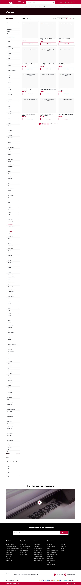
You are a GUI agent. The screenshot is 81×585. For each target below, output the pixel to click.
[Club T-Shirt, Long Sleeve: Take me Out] (48, 30)
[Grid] (70, 19)
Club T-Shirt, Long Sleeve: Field (66, 114)
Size (7, 465)
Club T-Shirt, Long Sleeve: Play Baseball (47, 64)
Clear (19, 453)
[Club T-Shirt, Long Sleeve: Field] (66, 105)
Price (7, 457)
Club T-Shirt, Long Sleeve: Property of (28, 64)
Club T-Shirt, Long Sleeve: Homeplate (65, 89)
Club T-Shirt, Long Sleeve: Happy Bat (28, 115)
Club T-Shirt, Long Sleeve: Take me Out (47, 39)
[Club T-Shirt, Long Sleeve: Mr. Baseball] (30, 80)
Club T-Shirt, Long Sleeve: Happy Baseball (46, 115)
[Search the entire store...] (54, 2)
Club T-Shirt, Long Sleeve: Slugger (65, 39)
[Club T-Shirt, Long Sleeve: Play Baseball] (48, 55)
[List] (73, 19)
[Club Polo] (30, 30)
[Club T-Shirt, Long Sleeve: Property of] (30, 55)
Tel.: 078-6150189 (60, 574)
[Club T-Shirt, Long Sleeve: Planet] (66, 55)
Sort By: (55, 18)
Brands (7, 475)
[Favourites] (71, 2)
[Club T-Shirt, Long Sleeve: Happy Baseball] (48, 105)
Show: (23, 18)
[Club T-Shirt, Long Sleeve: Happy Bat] (30, 105)
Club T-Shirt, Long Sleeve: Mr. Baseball (29, 89)
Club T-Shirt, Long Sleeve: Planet (65, 64)
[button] (30, 44)
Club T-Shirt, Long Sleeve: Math (48, 89)
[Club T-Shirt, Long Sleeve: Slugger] (66, 30)
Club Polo (24, 39)
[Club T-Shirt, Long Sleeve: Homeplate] (66, 80)
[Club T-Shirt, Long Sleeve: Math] (48, 80)
